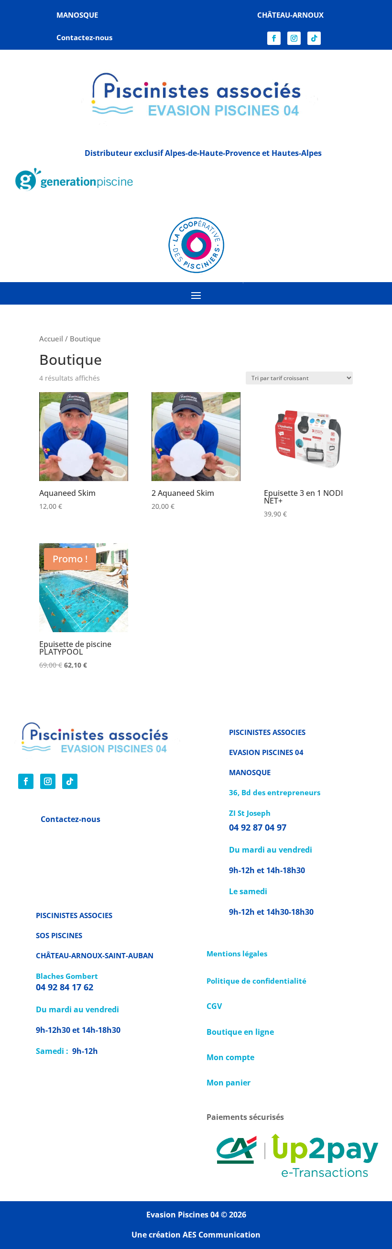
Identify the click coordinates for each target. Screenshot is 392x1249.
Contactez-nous (70, 819)
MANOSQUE (77, 15)
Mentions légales (237, 953)
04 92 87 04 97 (259, 827)
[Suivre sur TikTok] (314, 38)
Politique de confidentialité (256, 981)
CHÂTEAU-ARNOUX (290, 15)
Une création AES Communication (196, 1234)
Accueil (51, 338)
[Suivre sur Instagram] (294, 38)
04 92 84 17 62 (64, 987)
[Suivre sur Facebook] (274, 38)
